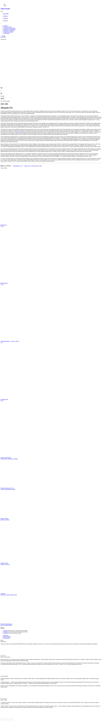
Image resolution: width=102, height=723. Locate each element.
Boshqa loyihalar (7, 636)
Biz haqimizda (6, 638)
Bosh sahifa (3, 37)
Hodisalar (5, 630)
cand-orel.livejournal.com (32, 166)
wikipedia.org (17, 166)
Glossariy (5, 633)
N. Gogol (17, 131)
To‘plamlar (5, 631)
